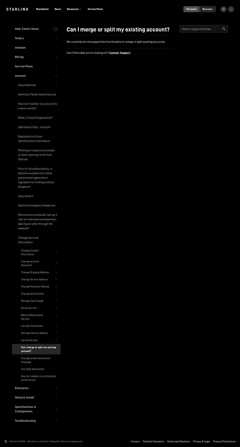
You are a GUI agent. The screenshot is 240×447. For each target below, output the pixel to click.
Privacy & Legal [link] (201, 441)
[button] (36, 38)
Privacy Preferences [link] (224, 441)
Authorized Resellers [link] (178, 441)
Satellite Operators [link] (153, 441)
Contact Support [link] (119, 52)
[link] (17, 9)
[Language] (223, 9)
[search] (224, 29)
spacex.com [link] (77, 441)
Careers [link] (135, 441)
